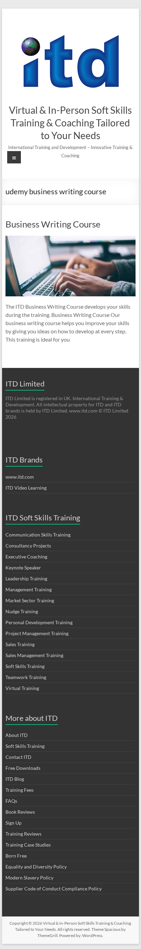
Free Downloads (22, 768)
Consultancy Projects (28, 546)
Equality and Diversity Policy (36, 867)
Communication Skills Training (37, 535)
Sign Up (13, 823)
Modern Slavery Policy (29, 877)
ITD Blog (14, 779)
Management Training (28, 589)
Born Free (16, 856)
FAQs (11, 801)
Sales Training (20, 644)
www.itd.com (19, 477)
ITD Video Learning (26, 488)
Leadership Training (26, 578)
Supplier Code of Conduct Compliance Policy (53, 888)
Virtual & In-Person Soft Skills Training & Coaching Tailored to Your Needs (70, 122)
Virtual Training (22, 688)
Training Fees (19, 790)
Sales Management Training (34, 655)
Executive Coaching (26, 556)
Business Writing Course (53, 224)
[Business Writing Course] (70, 239)
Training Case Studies (28, 845)
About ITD (16, 735)
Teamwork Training (25, 677)
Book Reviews (20, 812)
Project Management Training (36, 633)
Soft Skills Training (24, 666)
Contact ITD (18, 757)
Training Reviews (23, 834)
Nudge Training (21, 611)
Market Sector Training (29, 600)
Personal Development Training (39, 622)
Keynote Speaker (23, 567)
